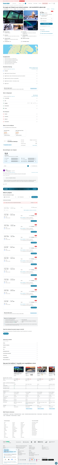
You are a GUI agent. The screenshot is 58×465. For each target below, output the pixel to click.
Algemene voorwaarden (33, 463)
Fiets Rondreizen (34, 423)
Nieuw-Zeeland (6, 437)
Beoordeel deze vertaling (35, 96)
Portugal (22, 423)
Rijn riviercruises (23, 424)
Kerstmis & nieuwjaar (14, 415)
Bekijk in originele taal (12, 96)
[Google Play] (51, 460)
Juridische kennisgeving (19, 463)
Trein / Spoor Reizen (34, 431)
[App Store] (45, 460)
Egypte (5, 428)
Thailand (13, 424)
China (5, 432)
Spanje (21, 428)
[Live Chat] (56, 463)
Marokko (5, 429)
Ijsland (13, 432)
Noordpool (19, 415)
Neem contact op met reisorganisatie (47, 33)
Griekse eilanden (14, 430)
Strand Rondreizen (34, 432)
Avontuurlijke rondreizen (35, 422)
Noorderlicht (33, 424)
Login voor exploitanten (19, 454)
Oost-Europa (22, 422)
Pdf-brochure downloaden (45, 31)
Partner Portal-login (31, 455)
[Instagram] (21, 460)
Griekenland (13, 429)
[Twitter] (19, 460)
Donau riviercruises (14, 428)
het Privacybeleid (9, 462)
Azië (4, 423)
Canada (22, 431)
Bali (4, 431)
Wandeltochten (34, 428)
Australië (5, 424)
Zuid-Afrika (5, 430)
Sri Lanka (13, 422)
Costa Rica (22, 432)
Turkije (21, 429)
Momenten (40, 3)
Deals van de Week (45, 3)
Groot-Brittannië (14, 431)
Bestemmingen (30, 3)
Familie (4, 415)
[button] (29, 217)
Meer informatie (35, 145)
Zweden (22, 430)
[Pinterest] (23, 460)
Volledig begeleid (8, 415)
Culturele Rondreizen (34, 429)
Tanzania (13, 423)
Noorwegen (13, 437)
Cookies (28, 463)
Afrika (4, 422)
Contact (50, 3)
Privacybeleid (24, 463)
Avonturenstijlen (35, 3)
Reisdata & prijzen (46, 23)
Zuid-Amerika (22, 437)
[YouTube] (25, 460)
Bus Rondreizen (34, 430)
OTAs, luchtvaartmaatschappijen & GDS (34, 454)
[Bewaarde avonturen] (52, 3)
